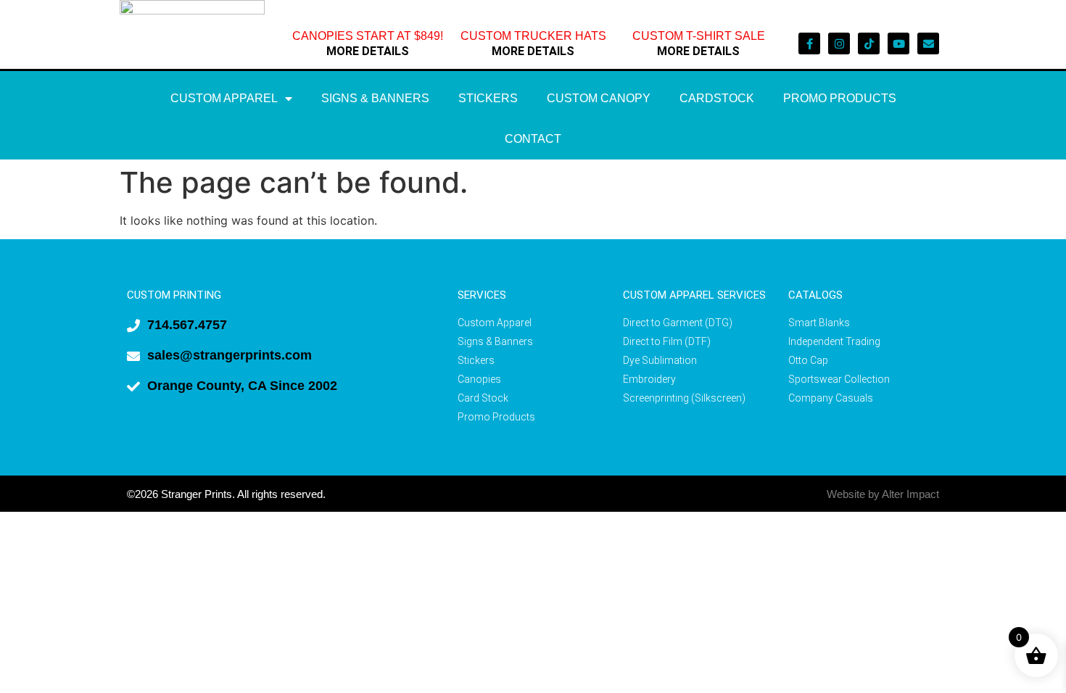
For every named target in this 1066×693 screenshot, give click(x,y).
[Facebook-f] (809, 43)
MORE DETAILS (367, 51)
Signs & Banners (375, 98)
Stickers (488, 98)
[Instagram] (839, 43)
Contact (533, 139)
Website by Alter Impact (883, 494)
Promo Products (839, 98)
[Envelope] (928, 43)
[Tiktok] (869, 43)
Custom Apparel (224, 98)
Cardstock (716, 98)
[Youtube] (898, 43)
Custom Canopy (598, 98)
